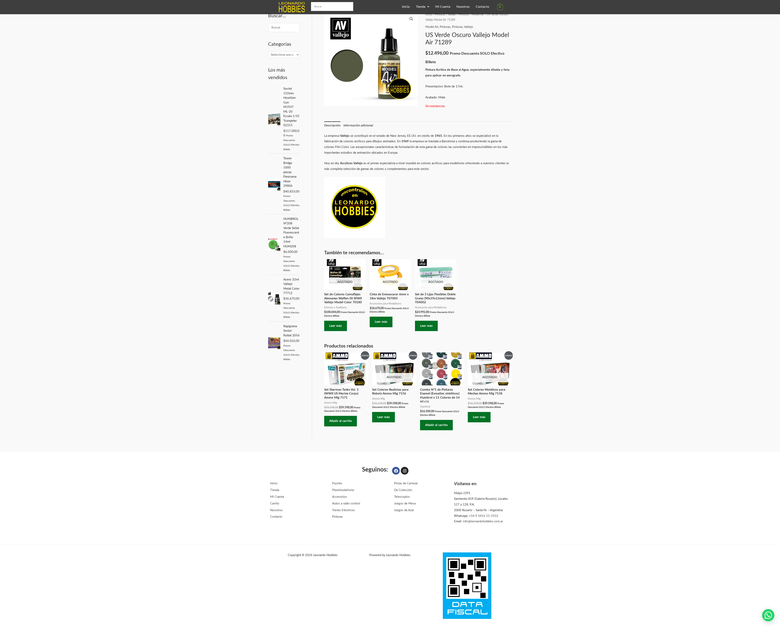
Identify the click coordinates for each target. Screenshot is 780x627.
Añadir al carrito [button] (340, 421)
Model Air (478, 14)
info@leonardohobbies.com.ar (483, 521)
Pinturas (440, 14)
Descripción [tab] (332, 125)
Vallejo (452, 14)
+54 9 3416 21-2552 (483, 515)
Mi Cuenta (442, 6)
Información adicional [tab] (358, 125)
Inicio (406, 6)
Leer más (335, 325)
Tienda (420, 6)
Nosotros (463, 6)
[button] (422, 6)
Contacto (482, 6)
